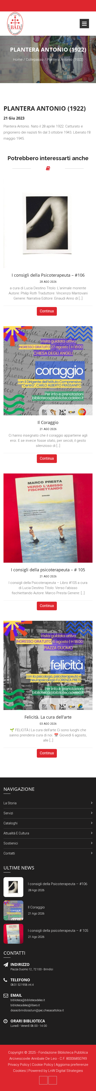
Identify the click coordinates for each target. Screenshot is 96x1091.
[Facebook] (43, 1080)
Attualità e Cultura (16, 833)
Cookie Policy (42, 1065)
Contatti (9, 853)
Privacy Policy (18, 1065)
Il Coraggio (36, 907)
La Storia (10, 803)
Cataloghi (10, 823)
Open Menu (84, 23)
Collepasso (35, 59)
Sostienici (10, 843)
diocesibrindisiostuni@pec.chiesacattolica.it (37, 1010)
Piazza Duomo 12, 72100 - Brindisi (31, 969)
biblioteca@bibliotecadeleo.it (27, 1000)
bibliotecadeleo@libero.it (25, 1005)
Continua (47, 311)
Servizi (8, 813)
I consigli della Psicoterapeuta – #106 (57, 884)
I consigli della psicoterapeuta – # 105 (58, 931)
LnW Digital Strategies (65, 1071)
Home (18, 59)
